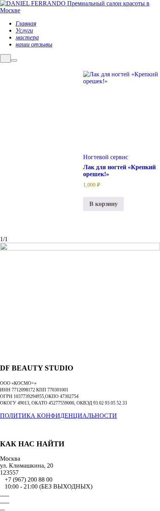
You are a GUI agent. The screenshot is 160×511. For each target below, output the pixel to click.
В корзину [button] (103, 204)
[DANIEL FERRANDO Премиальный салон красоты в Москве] (80, 10)
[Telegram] (7, 493)
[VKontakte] (2, 493)
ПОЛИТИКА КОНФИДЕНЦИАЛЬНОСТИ (58, 415)
